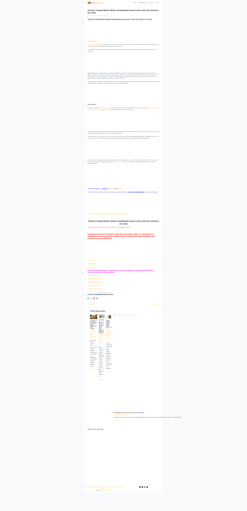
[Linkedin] (96, 298)
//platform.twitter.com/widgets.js (95, 214)
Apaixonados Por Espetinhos (94, 278)
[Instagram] (142, 487)
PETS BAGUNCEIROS (101, 343)
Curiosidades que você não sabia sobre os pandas (128, 412)
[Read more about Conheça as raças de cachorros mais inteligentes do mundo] (93, 316)
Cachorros (151, 2)
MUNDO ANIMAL (127, 414)
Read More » (93, 369)
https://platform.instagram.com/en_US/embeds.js (115, 214)
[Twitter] (91, 298)
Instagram (111, 188)
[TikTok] (145, 487)
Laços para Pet (91, 260)
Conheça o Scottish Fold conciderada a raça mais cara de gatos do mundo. (101, 326)
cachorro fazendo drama (106, 107)
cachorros (107, 109)
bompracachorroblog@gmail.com (136, 192)
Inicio (86, 487)
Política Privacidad (108, 487)
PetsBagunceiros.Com (105, 490)
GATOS (100, 337)
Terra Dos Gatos (91, 267)
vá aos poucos (118, 161)
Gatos (157, 2)
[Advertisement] (123, 31)
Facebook (104, 188)
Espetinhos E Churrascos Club (94, 288)
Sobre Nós (91, 487)
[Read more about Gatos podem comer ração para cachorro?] (109, 316)
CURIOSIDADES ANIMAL (118, 414)
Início (134, 2)
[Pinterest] (94, 298)
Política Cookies (99, 487)
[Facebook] (88, 298)
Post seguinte (155, 304)
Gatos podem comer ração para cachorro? (108, 324)
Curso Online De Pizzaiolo (93, 285)
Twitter (119, 188)
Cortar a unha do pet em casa (94, 44)
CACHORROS (93, 330)
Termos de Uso (117, 487)
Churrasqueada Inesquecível (94, 282)
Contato (103, 488)
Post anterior (91, 304)
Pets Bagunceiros (142, 2)
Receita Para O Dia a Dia (93, 275)
